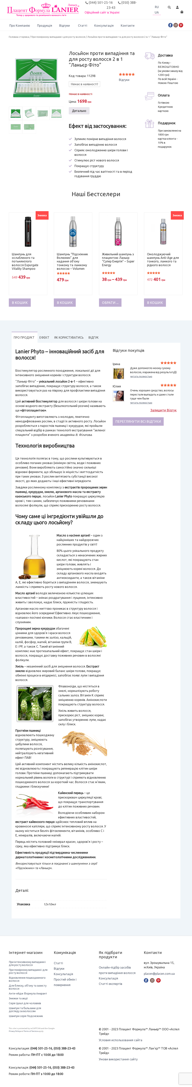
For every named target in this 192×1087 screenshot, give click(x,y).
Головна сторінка (19, 36)
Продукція (44, 25)
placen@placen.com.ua (159, 973)
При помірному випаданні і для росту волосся (58, 36)
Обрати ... (110, 302)
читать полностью (141, 376)
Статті (82, 25)
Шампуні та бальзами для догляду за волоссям (25, 1010)
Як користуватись (69, 337)
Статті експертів (110, 983)
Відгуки (64, 25)
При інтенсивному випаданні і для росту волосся (27, 963)
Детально (79, 110)
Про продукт (24, 337)
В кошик (20, 302)
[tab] (24, 337)
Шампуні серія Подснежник (26, 1016)
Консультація (104, 25)
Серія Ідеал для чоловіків (25, 1003)
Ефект (44, 337)
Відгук (93, 337)
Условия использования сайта (120, 1040)
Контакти (127, 25)
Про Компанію (19, 25)
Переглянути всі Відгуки (138, 421)
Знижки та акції (18, 998)
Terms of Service (31, 1031)
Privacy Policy (14, 1031)
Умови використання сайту (118, 1059)
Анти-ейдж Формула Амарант (28, 993)
